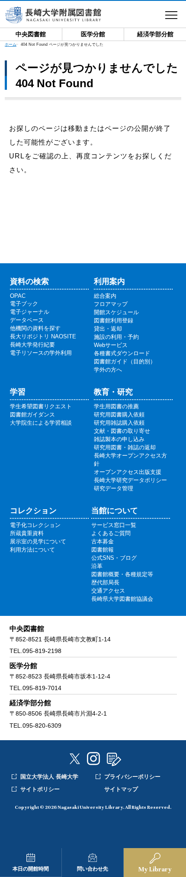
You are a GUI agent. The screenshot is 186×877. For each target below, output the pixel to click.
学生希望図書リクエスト (41, 406)
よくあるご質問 (111, 533)
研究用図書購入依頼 (119, 414)
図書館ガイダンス (32, 414)
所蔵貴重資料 (27, 533)
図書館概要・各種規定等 (122, 574)
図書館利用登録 (113, 320)
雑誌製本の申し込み (119, 439)
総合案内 (105, 296)
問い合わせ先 (92, 869)
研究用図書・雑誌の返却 (125, 447)
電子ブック (24, 303)
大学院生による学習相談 (41, 423)
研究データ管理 (113, 488)
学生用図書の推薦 (116, 406)
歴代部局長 (105, 582)
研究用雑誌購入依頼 (119, 423)
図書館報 (102, 549)
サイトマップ (121, 789)
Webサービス (111, 345)
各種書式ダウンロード (122, 353)
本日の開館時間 (31, 869)
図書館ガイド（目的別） (125, 361)
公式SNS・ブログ (114, 558)
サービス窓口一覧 (113, 525)
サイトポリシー (40, 789)
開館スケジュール (116, 312)
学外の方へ (108, 369)
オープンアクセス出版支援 (127, 472)
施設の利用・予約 (116, 337)
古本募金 (102, 541)
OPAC (18, 296)
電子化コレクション (35, 525)
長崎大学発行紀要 (32, 344)
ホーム (10, 44)
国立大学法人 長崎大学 (49, 776)
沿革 (97, 566)
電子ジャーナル (29, 312)
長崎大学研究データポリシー (130, 480)
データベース (27, 320)
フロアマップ (111, 304)
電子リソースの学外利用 (41, 353)
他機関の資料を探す (35, 328)
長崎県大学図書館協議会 (122, 599)
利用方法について (32, 549)
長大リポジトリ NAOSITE (43, 336)
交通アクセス (108, 590)
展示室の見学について (38, 541)
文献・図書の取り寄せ (122, 431)
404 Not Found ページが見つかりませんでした (62, 44)
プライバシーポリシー (132, 776)
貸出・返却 (108, 328)
